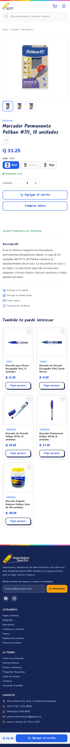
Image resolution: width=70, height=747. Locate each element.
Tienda (14, 29)
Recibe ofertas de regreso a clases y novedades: (28, 581)
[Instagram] (14, 598)
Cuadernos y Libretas (13, 629)
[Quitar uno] (19, 183)
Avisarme (59, 589)
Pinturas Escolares (12, 642)
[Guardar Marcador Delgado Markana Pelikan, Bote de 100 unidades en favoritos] (29, 467)
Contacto (7, 681)
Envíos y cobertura (12, 667)
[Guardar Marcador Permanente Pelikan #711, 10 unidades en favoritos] (6, 140)
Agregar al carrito (37, 195)
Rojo (52, 165)
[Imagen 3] (31, 106)
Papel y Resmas (11, 615)
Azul (14, 165)
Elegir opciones (18, 385)
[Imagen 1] (8, 106)
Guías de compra (11, 676)
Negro (33, 165)
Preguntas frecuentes (14, 671)
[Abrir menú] (63, 6)
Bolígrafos (8, 620)
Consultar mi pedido (13, 685)
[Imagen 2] (19, 106)
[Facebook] (6, 598)
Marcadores (27, 29)
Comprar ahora (35, 206)
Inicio (5, 29)
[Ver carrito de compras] (54, 6)
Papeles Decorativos (13, 638)
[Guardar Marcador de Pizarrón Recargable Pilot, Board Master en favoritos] (63, 331)
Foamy (6, 633)
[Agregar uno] (36, 183)
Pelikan (7, 120)
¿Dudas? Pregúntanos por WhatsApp (22, 230)
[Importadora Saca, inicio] (8, 6)
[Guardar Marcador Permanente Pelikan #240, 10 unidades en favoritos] (63, 399)
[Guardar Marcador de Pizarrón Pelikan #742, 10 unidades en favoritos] (29, 399)
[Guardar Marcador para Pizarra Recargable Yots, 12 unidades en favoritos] (29, 331)
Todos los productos (13, 658)
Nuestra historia (11, 662)
